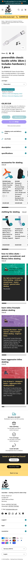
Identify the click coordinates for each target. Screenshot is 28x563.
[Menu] (2, 9)
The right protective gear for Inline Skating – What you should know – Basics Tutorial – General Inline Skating (13, 282)
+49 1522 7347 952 (11, 504)
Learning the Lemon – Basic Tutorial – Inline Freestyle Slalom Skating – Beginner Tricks (12, 333)
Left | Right (4, 80)
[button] (25, 9)
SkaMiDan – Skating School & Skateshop (14, 559)
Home (3, 21)
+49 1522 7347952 (13, 506)
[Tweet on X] (6, 53)
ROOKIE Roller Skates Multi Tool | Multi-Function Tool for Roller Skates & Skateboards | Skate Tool (8, 187)
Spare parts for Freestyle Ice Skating (14, 21)
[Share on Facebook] (10, 53)
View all (4, 164)
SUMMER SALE (21, 17)
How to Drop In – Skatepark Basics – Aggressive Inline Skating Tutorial (12, 383)
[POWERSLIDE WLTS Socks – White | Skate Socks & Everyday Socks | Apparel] (20, 221)
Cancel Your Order (14, 466)
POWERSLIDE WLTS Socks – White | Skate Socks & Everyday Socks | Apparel (20, 233)
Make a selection (19, 117)
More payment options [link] (14, 126)
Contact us (14, 460)
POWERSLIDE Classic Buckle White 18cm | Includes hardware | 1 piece (13, 23)
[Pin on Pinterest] (13, 53)
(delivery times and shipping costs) (12, 93)
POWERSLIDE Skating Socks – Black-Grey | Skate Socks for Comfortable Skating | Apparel (8, 233)
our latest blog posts (19, 1)
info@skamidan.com (11, 509)
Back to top (14, 473)
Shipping (18, 111)
